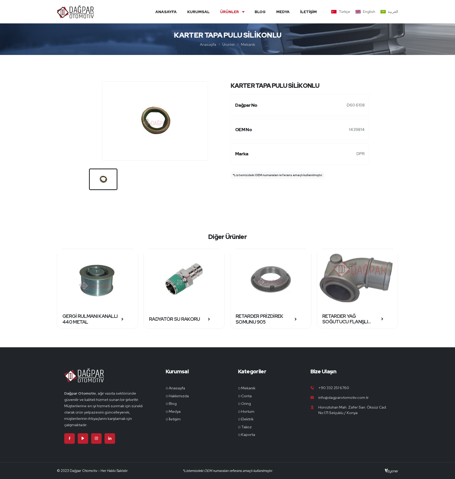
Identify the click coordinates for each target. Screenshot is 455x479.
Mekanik (248, 44)
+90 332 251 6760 (333, 387)
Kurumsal (198, 12)
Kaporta (248, 434)
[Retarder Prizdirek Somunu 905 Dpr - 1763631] (270, 279)
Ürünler (229, 12)
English (369, 11)
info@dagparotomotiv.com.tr (343, 397)
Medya (283, 12)
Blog (260, 12)
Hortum (247, 411)
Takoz (246, 427)
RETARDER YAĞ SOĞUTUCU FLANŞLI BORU (345, 319)
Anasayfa (166, 12)
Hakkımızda (179, 396)
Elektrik (247, 419)
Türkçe (344, 11)
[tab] (103, 179)
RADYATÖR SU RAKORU (174, 319)
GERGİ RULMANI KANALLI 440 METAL (89, 319)
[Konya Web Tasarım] (391, 470)
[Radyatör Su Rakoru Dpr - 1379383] (184, 279)
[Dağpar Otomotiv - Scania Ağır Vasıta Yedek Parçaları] (84, 379)
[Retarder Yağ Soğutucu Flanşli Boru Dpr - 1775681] (357, 279)
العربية (393, 11)
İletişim (308, 12)
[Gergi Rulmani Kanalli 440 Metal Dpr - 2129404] (97, 279)
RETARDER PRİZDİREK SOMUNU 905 (259, 319)
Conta (246, 396)
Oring (246, 403)
